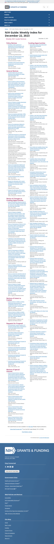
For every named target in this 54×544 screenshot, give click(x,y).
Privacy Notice (8, 505)
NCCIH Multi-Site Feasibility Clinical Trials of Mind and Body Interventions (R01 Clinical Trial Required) (39, 148)
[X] (5, 467)
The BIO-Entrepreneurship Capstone (16, 176)
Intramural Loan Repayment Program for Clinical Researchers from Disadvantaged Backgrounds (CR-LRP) (17, 349)
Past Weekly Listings (27, 432)
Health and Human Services (11, 481)
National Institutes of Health (33, 1)
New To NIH (8, 525)
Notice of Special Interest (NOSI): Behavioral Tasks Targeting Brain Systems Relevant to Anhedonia (15, 418)
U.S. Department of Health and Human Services (15, 1)
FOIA (6, 503)
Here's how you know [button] (34, 2)
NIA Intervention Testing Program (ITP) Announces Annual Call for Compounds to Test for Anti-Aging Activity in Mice (17, 326)
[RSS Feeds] (12, 467)
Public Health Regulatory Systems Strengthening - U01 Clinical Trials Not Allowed (38, 302)
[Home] (23, 7)
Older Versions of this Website (12, 513)
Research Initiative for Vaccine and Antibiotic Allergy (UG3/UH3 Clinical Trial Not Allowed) (38, 236)
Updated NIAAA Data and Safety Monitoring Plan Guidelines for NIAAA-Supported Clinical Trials (16, 74)
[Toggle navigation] (44, 7)
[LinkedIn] (10, 467)
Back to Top (48, 541)
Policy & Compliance (10, 20)
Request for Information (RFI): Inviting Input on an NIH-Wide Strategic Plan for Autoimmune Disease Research (16, 191)
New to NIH (7, 12)
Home (6, 29)
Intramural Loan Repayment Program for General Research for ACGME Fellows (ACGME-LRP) (17, 362)
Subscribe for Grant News (12, 471)
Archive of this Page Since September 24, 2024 (16, 511)
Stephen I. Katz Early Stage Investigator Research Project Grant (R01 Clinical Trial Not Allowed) (39, 67)
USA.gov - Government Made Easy (13, 486)
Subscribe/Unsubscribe (16, 429)
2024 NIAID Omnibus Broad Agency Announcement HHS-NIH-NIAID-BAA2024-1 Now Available (16, 334)
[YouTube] (8, 467)
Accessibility (8, 498)
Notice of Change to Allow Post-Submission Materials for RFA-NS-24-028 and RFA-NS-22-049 (17, 266)
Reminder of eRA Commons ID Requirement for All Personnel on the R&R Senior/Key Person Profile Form (16, 46)
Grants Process (9, 17)
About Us (7, 25)
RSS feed (31, 426)
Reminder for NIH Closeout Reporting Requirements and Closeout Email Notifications (16, 64)
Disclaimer (7, 508)
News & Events (8, 22)
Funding (6, 15)
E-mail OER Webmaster (44, 437)
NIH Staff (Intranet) (10, 488)
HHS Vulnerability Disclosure (12, 500)
